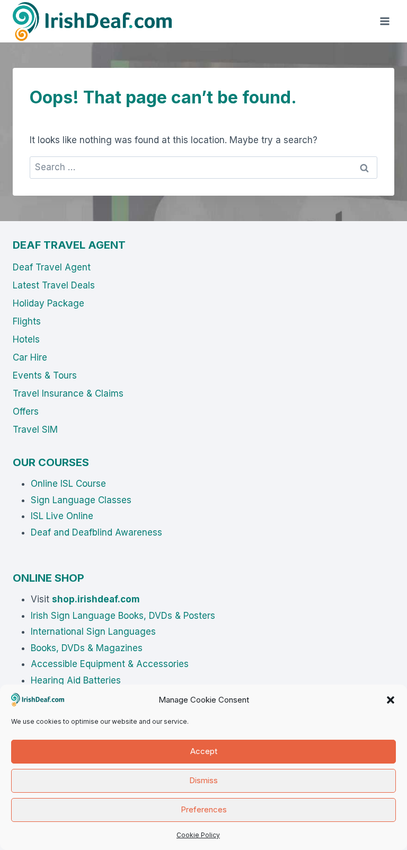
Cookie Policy (198, 835)
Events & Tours (45, 375)
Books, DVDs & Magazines (87, 648)
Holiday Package (48, 303)
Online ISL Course (68, 483)
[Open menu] (384, 21)
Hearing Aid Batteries (76, 680)
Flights (27, 321)
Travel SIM (35, 429)
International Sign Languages (93, 631)
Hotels (26, 339)
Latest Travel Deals (54, 285)
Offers (26, 411)
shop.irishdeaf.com (96, 599)
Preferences (204, 809)
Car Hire (30, 357)
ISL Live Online (62, 516)
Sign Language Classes (81, 500)
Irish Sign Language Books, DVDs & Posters (123, 615)
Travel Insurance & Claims (68, 393)
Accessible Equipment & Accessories (110, 664)
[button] (390, 700)
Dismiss (203, 780)
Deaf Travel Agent (52, 267)
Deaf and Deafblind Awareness (96, 532)
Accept (203, 751)
